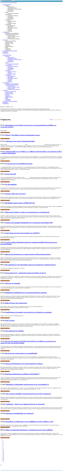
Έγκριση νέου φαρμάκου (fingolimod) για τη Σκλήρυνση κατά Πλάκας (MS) (29, 222)
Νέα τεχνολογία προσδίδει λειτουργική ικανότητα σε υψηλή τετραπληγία (28, 394)
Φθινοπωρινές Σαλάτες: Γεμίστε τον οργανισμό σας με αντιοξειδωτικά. (27, 212)
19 (3, 460)
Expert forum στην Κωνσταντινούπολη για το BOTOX (22, 233)
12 (3, 453)
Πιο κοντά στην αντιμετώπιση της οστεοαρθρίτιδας (21, 353)
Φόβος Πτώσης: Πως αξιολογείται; (16, 303)
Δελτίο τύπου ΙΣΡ (10, 174)
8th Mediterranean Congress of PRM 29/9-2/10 (20, 203)
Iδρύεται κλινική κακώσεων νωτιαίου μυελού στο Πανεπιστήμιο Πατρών (28, 254)
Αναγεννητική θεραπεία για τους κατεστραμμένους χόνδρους (24, 363)
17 (3, 458)
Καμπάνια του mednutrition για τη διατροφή (19, 413)
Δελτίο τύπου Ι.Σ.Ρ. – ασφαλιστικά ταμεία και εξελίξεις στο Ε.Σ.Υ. (25, 273)
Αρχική (51, 119)
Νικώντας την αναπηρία (12, 283)
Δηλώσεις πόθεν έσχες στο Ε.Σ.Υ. (15, 193)
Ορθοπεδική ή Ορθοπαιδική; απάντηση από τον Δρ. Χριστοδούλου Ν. (27, 384)
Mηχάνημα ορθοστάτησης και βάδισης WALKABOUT (22, 374)
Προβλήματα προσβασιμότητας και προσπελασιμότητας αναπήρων (26, 292)
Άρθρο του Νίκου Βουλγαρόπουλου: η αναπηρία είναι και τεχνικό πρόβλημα (29, 430)
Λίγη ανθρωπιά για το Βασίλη (14, 331)
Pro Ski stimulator (11, 184)
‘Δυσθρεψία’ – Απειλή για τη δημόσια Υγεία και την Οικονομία (25, 404)
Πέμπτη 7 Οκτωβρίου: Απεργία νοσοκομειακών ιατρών (22, 135)
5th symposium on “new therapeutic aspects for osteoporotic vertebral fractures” (30, 265)
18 (3, 459)
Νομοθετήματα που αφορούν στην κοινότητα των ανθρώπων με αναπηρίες (28, 312)
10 (3, 450)
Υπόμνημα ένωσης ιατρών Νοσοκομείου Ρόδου (20, 141)
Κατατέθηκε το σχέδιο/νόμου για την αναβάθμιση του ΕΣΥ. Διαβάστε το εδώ (29, 421)
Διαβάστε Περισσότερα (5, 132)
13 (3, 454)
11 (3, 451)
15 (3, 456)
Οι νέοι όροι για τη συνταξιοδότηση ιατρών (18, 163)
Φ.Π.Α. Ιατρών (10, 320)
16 (3, 457)
